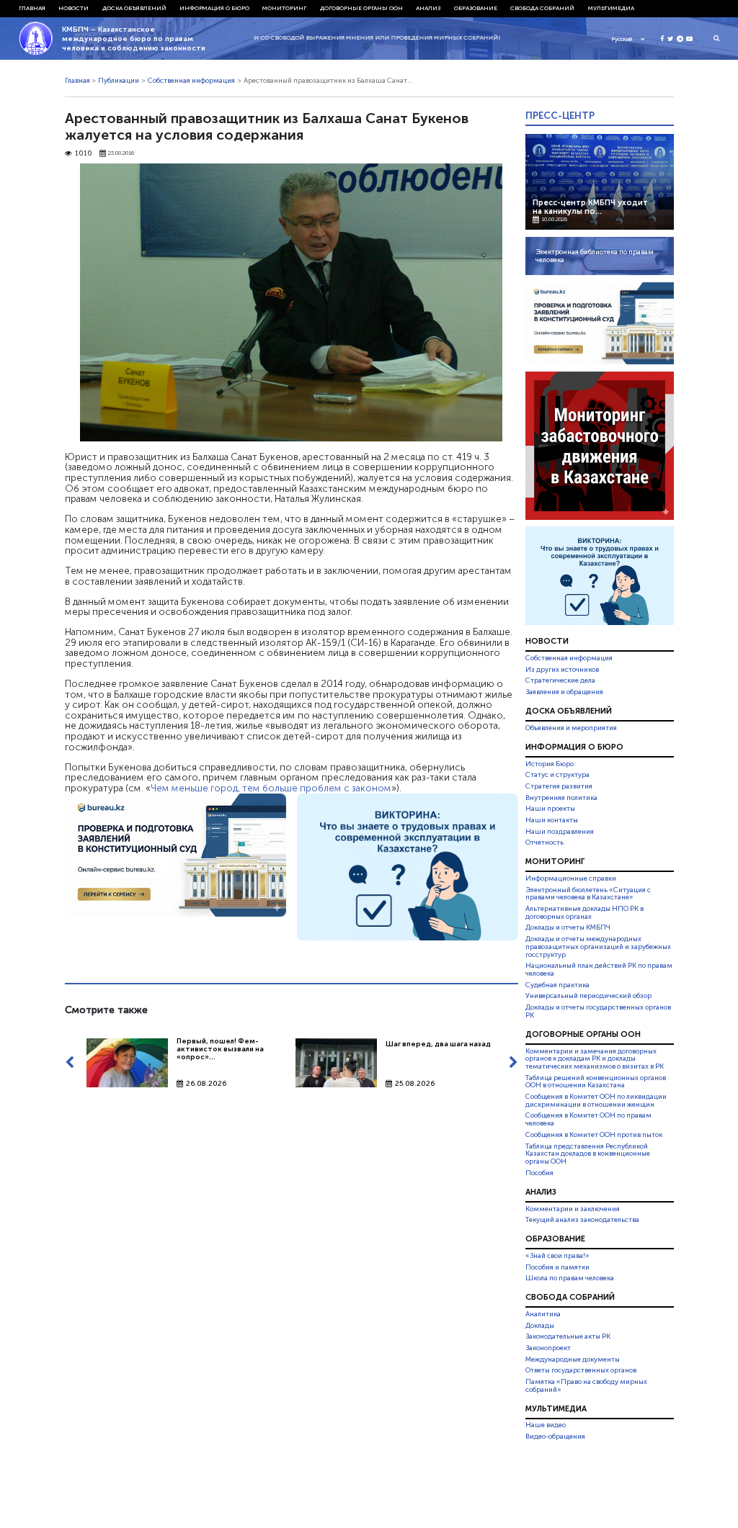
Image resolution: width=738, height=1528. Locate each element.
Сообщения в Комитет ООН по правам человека (588, 1120)
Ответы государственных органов (580, 1370)
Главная (32, 8)
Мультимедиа (611, 8)
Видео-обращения (555, 1436)
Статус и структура (557, 774)
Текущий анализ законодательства (582, 1219)
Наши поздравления (559, 831)
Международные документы (572, 1359)
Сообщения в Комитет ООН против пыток (593, 1135)
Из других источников (562, 669)
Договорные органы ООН (361, 8)
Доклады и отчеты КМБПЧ (567, 927)
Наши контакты (551, 820)
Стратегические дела (560, 680)
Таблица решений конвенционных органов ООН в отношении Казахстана (595, 1082)
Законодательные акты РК (567, 1336)
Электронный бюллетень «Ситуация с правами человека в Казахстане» (588, 894)
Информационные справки (570, 878)
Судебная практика (557, 985)
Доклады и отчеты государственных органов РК (598, 1011)
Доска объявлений (134, 8)
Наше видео (545, 1425)
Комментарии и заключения (572, 1209)
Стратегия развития (558, 786)
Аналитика (543, 1314)
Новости (73, 8)
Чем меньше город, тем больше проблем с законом (271, 788)
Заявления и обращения (564, 692)
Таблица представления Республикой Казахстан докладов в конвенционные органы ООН (587, 1154)
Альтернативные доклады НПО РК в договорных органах (584, 912)
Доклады (539, 1325)
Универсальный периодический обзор (588, 996)
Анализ (428, 8)
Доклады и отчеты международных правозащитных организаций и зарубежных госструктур (598, 947)
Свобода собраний (542, 8)
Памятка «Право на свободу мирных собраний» (586, 1386)
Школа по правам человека (569, 1278)
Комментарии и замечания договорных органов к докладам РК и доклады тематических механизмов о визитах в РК (594, 1059)
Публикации (118, 80)
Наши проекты (550, 808)
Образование (475, 8)
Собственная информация (191, 80)
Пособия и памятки (557, 1267)
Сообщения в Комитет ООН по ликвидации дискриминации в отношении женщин (596, 1100)
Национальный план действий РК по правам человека (598, 969)
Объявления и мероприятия (571, 728)
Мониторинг (284, 8)
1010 (83, 154)
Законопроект (548, 1348)
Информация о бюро (214, 8)
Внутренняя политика (561, 798)
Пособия (539, 1173)
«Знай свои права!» (557, 1255)
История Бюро (549, 764)
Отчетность (544, 842)
